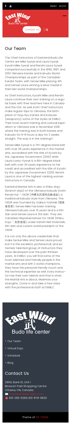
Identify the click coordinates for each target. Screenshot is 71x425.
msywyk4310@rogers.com (26, 394)
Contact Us (32, 29)
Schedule (13, 355)
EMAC (53, 6)
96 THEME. (42, 417)
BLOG (62, 6)
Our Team (14, 341)
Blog (10, 363)
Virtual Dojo (15, 348)
